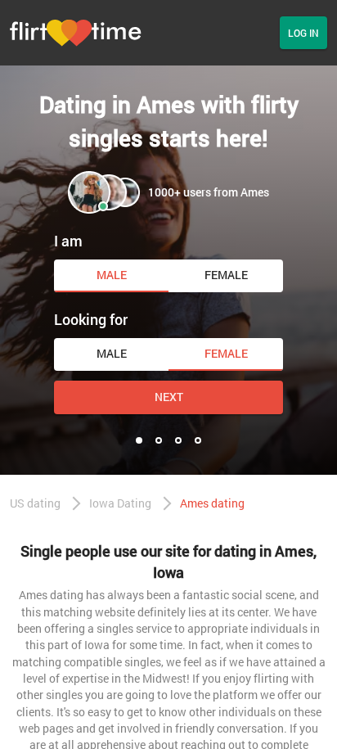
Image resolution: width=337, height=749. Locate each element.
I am (68, 240)
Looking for (91, 319)
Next (169, 396)
